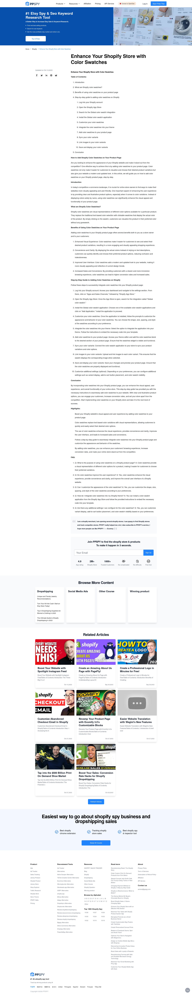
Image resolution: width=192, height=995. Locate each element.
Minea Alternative (62, 897)
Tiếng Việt (98, 987)
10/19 (94, 920)
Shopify (34, 49)
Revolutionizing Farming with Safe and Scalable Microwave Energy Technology (121, 956)
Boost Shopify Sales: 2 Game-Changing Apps (120, 902)
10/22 (86, 920)
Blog (85, 871)
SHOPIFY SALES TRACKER (93, 868)
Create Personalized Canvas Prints (122, 927)
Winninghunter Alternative (65, 884)
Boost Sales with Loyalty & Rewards (122, 951)
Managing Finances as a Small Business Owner (120, 918)
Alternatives (61, 871)
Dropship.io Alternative (64, 903)
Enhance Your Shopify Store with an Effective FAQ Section (122, 907)
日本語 (60, 987)
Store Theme (34, 897)
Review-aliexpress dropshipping (67, 916)
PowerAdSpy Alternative (64, 932)
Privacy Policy (142, 868)
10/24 (94, 916)
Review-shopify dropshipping (66, 919)
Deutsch (82, 987)
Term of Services (143, 871)
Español (75, 987)
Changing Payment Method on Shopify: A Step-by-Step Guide (120, 887)
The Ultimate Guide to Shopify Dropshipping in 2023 (47, 619)
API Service (109, 3)
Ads (31, 868)
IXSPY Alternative (62, 890)
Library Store (34, 884)
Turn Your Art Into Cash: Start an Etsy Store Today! (48, 604)
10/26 (103, 912)
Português (67, 987)
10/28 (86, 912)
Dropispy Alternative (63, 929)
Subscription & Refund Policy (147, 874)
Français (90, 987)
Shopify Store (34, 894)
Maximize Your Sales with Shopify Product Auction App (121, 913)
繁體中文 (47, 987)
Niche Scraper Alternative (65, 874)
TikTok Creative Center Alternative (68, 878)
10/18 (103, 920)
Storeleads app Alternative (65, 887)
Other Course (88, 884)
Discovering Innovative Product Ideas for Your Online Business (122, 947)
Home (27, 49)
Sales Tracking (35, 874)
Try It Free (36, 38)
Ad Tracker (33, 871)
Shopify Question (89, 887)
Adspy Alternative (62, 900)
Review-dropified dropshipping (66, 910)
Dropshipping (88, 878)
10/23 (103, 916)
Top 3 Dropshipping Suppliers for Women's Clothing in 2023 (49, 612)
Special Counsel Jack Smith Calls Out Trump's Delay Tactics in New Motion (121, 880)
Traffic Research (35, 890)
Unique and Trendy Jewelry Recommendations (47, 597)
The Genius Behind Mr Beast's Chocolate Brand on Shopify (120, 897)
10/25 (86, 916)
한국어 (54, 987)
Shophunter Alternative (64, 906)
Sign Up (148, 552)
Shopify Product (35, 881)
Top (187, 990)
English (32, 987)
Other (86, 904)
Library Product (35, 878)
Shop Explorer (34, 887)
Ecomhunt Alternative (64, 881)
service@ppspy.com (144, 889)
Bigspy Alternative (63, 922)
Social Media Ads (89, 881)
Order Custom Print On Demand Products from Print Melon (121, 874)
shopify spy (60, 894)
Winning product (89, 890)
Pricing (97, 3)
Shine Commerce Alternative (66, 926)
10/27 (94, 912)
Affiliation (141, 878)
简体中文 (39, 987)
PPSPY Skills (34, 900)
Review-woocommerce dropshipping (68, 913)
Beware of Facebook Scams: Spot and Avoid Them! (121, 931)
